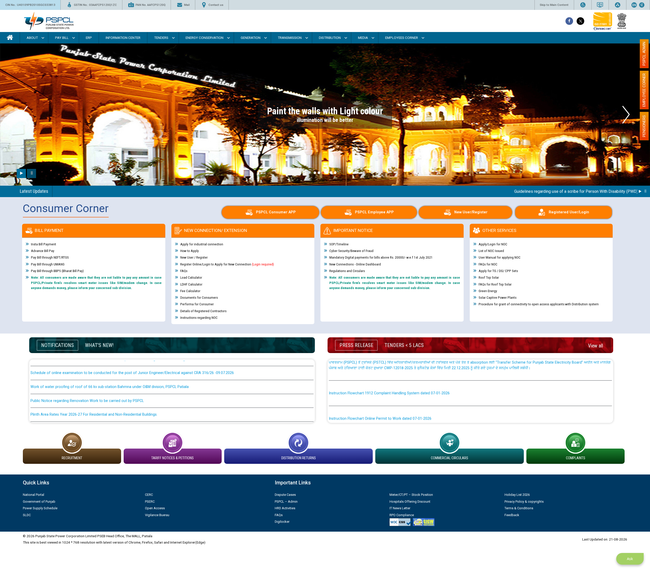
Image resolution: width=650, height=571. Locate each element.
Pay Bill (62, 38)
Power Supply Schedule (40, 508)
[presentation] (24, 115)
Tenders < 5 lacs (404, 345)
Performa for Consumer (197, 304)
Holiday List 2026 (517, 495)
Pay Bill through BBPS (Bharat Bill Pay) (57, 271)
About (32, 38)
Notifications (57, 345)
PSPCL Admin (644, 54)
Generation (251, 38)
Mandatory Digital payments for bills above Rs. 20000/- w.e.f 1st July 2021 (381, 258)
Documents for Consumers (199, 298)
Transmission (290, 38)
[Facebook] (569, 21)
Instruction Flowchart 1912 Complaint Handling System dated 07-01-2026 (389, 366)
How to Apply (189, 251)
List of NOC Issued (491, 251)
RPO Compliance (401, 515)
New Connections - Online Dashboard (355, 264)
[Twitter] (580, 21)
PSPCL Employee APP (374, 212)
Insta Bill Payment (43, 244)
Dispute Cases (285, 495)
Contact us (215, 5)
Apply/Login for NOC (493, 244)
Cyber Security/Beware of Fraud (351, 251)
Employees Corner (401, 38)
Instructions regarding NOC (199, 318)
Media (363, 38)
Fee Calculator (190, 291)
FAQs (183, 271)
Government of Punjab (39, 501)
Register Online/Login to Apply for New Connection (227, 264)
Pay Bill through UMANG (47, 264)
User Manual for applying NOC (500, 258)
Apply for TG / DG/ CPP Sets (498, 271)
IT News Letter (399, 508)
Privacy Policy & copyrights (524, 501)
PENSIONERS (644, 126)
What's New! (99, 345)
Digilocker (282, 522)
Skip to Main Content (554, 5)
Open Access (155, 508)
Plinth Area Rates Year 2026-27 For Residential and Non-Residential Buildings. (93, 388)
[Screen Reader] (600, 5)
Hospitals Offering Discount (409, 501)
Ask (630, 558)
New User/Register (471, 212)
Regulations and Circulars (347, 271)
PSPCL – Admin (286, 501)
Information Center (123, 38)
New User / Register (194, 258)
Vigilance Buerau (157, 515)
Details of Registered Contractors (203, 311)
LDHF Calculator (191, 284)
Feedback (512, 515)
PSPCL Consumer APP (276, 212)
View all (595, 346)
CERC (149, 495)
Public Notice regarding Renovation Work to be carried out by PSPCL (87, 374)
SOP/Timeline (339, 244)
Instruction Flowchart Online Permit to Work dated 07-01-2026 (380, 392)
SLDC (27, 515)
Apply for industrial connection (201, 244)
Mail (187, 5)
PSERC (150, 501)
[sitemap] (617, 5)
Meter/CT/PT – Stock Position (411, 495)
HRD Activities (285, 508)
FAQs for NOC (488, 264)
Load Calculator (191, 278)
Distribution (330, 38)
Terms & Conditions (519, 508)
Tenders (161, 38)
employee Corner (644, 90)
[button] (315, 172)
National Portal (33, 495)
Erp (89, 38)
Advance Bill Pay (42, 251)
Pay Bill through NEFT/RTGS (50, 258)
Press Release (356, 345)
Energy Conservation (204, 38)
